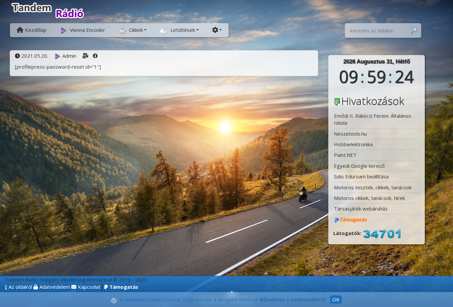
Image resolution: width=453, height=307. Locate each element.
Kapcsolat (89, 286)
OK (336, 299)
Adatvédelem (54, 286)
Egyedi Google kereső (359, 165)
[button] (132, 29)
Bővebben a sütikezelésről (292, 299)
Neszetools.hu (350, 133)
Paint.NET (345, 155)
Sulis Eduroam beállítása (361, 176)
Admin (69, 55)
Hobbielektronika (353, 144)
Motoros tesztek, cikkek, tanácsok (373, 187)
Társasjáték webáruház (361, 208)
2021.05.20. (34, 55)
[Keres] (414, 31)
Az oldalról (20, 286)
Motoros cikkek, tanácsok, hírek (369, 198)
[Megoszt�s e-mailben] (85, 55)
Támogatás (123, 286)
